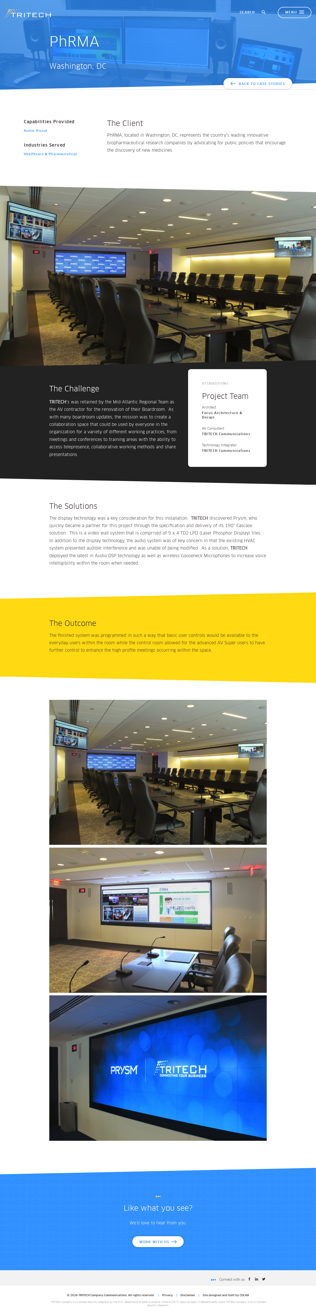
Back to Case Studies (262, 84)
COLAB (244, 1295)
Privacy (167, 1295)
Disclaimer (187, 1295)
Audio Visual (35, 130)
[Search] (264, 12)
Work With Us (154, 1242)
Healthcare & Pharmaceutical (50, 154)
